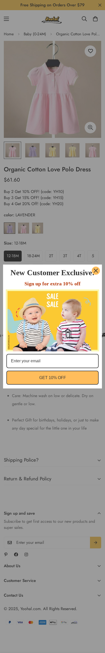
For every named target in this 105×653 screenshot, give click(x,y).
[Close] (96, 271)
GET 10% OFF (52, 378)
